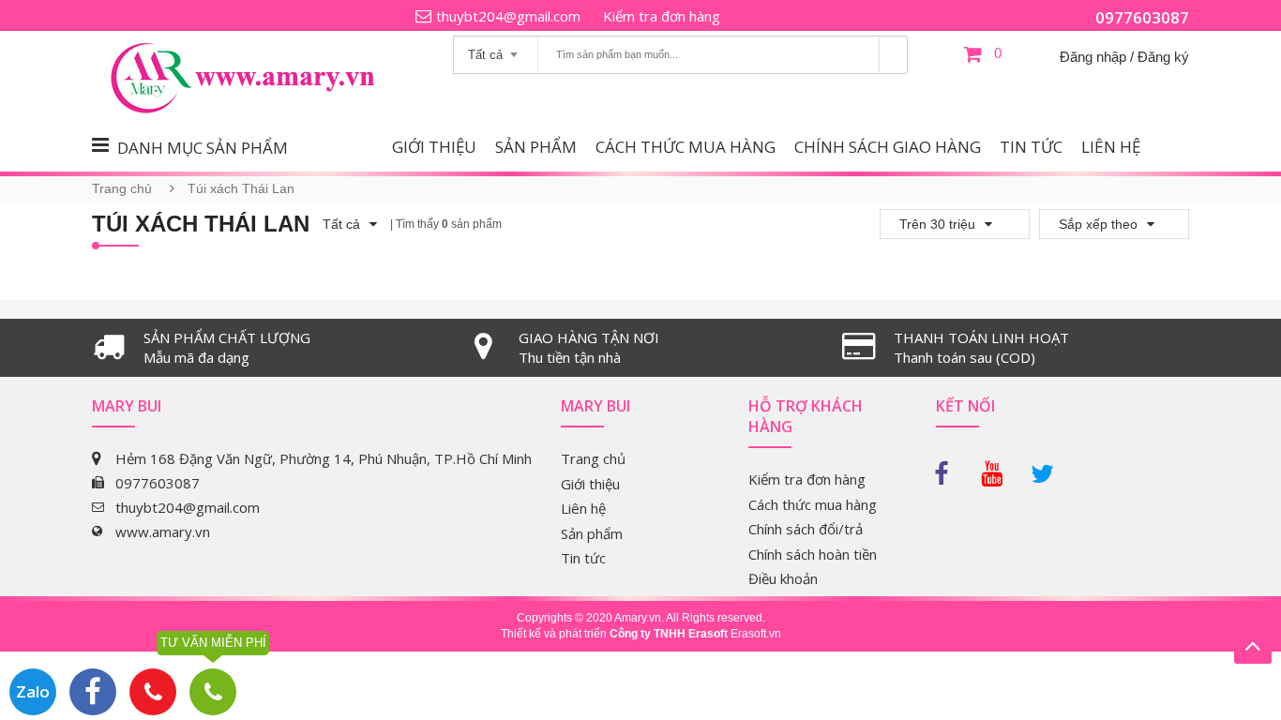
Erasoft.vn (756, 633)
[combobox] (495, 49)
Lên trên (1253, 645)
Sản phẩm (536, 147)
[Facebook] (950, 468)
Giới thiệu (434, 147)
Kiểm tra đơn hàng (661, 16)
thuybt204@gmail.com (508, 16)
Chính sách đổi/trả (805, 528)
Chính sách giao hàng (887, 147)
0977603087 (1142, 17)
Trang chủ (122, 188)
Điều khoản (783, 578)
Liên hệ (1110, 147)
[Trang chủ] (256, 44)
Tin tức (1031, 147)
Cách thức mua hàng (685, 147)
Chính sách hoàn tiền (812, 554)
